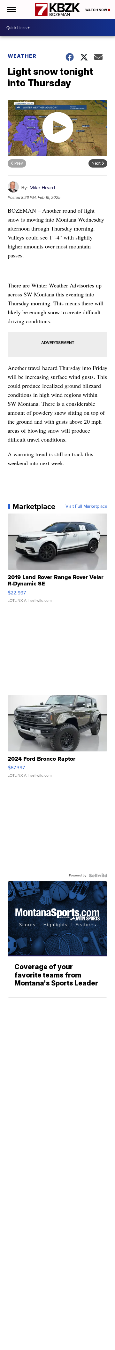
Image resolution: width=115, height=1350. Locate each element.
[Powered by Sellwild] (98, 875)
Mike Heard (42, 187)
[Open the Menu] (11, 10)
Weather (22, 56)
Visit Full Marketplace (86, 506)
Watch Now (96, 10)
